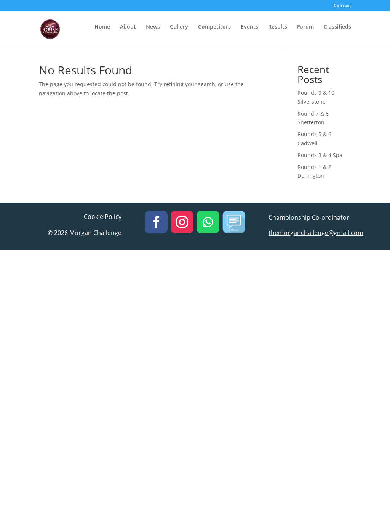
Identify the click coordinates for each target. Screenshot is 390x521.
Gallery (179, 27)
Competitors (214, 27)
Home (102, 27)
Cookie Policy (102, 216)
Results (277, 27)
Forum (305, 27)
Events (249, 27)
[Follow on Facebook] (156, 222)
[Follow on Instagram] (182, 222)
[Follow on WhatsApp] (208, 222)
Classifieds (337, 27)
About (128, 27)
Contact (342, 6)
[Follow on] (233, 222)
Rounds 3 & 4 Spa (319, 155)
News (153, 27)
